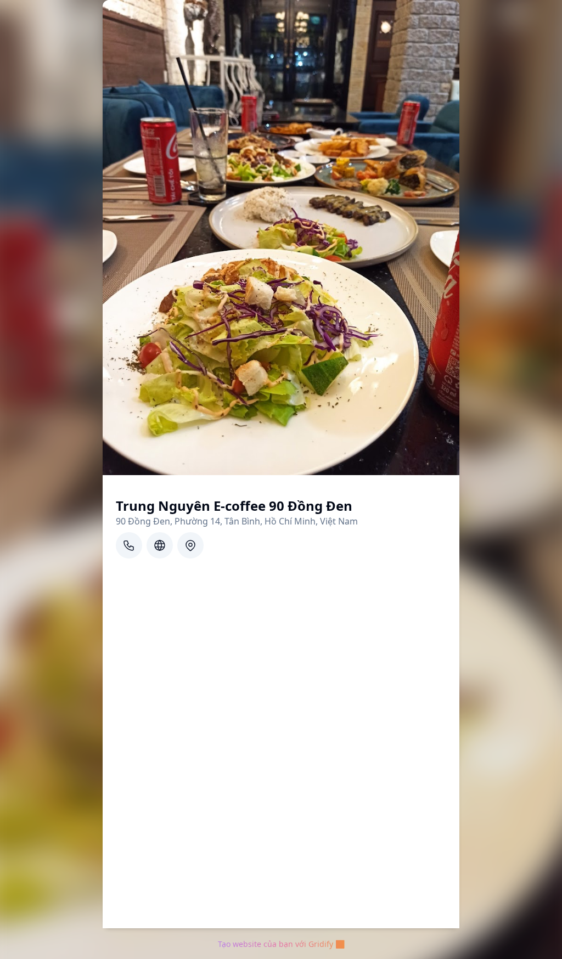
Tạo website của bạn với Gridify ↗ (281, 944)
